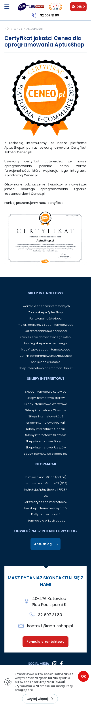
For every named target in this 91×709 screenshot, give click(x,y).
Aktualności (35, 29)
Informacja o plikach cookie (45, 520)
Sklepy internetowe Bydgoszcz (45, 454)
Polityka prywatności (45, 514)
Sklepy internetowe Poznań (45, 423)
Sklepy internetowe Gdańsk (45, 429)
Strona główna (6, 28)
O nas (18, 29)
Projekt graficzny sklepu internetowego (45, 325)
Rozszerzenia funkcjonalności (46, 331)
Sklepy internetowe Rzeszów (45, 447)
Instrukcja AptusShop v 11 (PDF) (45, 489)
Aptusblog (43, 544)
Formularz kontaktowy (45, 641)
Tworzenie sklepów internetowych (45, 306)
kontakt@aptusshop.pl (50, 626)
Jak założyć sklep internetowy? (45, 502)
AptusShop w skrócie (45, 362)
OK (83, 676)
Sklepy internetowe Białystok (45, 441)
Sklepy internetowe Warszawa (45, 404)
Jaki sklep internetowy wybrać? (46, 508)
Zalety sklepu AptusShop (45, 312)
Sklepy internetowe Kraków (46, 398)
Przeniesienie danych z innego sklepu (45, 337)
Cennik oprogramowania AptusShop (45, 356)
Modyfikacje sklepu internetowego (45, 349)
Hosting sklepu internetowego (45, 343)
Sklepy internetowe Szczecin (45, 435)
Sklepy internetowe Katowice (45, 392)
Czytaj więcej (37, 699)
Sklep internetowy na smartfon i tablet (45, 368)
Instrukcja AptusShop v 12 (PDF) (45, 483)
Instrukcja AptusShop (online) (45, 477)
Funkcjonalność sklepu (45, 318)
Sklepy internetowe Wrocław (45, 410)
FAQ (45, 496)
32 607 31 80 (50, 614)
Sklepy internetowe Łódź (45, 416)
